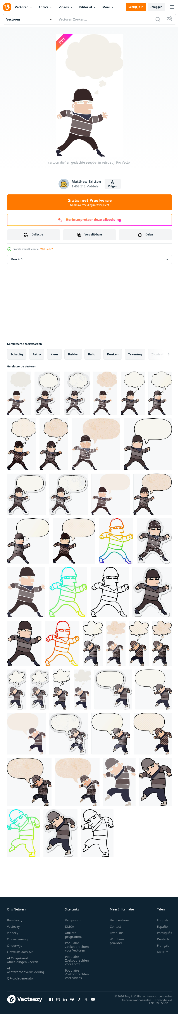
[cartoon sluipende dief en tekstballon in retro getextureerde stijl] (77, 782)
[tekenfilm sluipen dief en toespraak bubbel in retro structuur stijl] (29, 782)
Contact (115, 926)
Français (160, 945)
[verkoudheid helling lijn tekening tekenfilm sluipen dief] (23, 833)
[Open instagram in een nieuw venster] (58, 999)
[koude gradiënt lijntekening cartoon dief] (68, 592)
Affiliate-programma (74, 935)
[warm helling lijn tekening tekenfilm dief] (62, 643)
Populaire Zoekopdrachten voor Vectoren (77, 946)
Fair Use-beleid (155, 1003)
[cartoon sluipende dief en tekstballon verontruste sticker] (68, 733)
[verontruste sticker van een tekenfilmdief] (154, 541)
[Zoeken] (157, 19)
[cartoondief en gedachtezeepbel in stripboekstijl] (21, 444)
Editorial (85, 7)
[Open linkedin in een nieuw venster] (65, 999)
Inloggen (156, 7)
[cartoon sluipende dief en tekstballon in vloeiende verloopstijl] (110, 733)
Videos (64, 7)
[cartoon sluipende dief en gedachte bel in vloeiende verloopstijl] (93, 643)
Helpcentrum (119, 920)
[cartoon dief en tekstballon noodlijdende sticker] (68, 494)
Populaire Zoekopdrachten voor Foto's (77, 960)
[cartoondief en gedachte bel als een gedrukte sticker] (47, 393)
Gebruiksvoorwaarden (133, 1000)
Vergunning (74, 920)
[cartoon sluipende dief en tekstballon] (153, 689)
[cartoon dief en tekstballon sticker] (26, 494)
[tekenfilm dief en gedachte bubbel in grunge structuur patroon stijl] (54, 444)
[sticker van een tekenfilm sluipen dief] (60, 833)
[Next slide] (162, 354)
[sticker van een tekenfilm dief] (152, 592)
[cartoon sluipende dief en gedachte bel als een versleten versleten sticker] (39, 689)
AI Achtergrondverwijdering (25, 970)
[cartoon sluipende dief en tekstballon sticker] (113, 689)
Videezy (12, 933)
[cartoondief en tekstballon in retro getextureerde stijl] (96, 444)
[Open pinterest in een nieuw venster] (72, 999)
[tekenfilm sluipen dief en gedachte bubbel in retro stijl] (82, 689)
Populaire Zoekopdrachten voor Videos (77, 974)
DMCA (69, 926)
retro (37, 354)
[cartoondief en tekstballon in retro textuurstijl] (152, 494)
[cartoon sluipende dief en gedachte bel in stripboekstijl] (139, 643)
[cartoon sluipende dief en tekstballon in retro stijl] (26, 733)
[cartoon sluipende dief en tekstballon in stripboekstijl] (153, 733)
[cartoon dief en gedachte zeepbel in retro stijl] (19, 393)
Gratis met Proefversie (89, 202)
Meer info (17, 259)
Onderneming (17, 939)
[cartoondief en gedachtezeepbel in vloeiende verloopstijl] (160, 393)
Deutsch (160, 939)
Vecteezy (13, 926)
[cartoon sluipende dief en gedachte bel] (61, 689)
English (159, 920)
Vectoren (21, 7)
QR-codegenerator (20, 978)
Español (159, 926)
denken (113, 354)
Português (161, 933)
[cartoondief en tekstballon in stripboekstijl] (74, 541)
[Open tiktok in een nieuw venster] (79, 999)
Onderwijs (14, 945)
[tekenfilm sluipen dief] (155, 782)
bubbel (73, 354)
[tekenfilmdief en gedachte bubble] (133, 393)
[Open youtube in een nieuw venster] (93, 999)
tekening (135, 354)
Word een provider (117, 941)
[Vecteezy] (7, 7)
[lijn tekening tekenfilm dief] (110, 592)
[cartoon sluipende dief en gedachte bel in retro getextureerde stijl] (116, 643)
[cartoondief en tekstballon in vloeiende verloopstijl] (28, 541)
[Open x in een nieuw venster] (86, 999)
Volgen (112, 186)
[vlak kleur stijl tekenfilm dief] (26, 592)
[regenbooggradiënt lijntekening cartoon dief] (116, 541)
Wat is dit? (46, 249)
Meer (106, 7)
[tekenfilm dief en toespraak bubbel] (148, 444)
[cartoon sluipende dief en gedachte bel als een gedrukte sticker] (16, 689)
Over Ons (117, 933)
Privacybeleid (160, 1000)
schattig (16, 354)
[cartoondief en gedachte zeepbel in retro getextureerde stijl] (105, 393)
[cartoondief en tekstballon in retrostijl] (110, 494)
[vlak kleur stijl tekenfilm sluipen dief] (119, 782)
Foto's (43, 7)
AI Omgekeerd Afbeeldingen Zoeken (22, 960)
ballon (92, 354)
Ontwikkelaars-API (20, 952)
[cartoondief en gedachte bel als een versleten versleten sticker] (77, 393)
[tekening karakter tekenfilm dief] (24, 643)
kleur (54, 354)
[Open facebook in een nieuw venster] (51, 999)
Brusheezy (14, 920)
